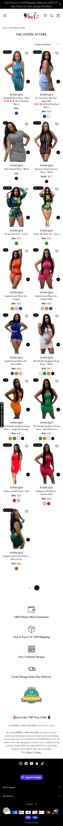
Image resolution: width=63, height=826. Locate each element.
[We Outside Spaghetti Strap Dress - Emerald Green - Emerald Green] (40, 438)
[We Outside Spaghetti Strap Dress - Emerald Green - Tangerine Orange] (44, 438)
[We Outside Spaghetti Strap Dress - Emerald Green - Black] (52, 438)
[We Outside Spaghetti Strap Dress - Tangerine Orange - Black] (22, 438)
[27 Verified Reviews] (31, 708)
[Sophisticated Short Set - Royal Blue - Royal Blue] (12, 373)
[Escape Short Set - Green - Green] (16, 243)
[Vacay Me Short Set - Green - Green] (46, 243)
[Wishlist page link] (45, 15)
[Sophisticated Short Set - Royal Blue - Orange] (16, 373)
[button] (11, 101)
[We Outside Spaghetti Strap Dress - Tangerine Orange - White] (18, 438)
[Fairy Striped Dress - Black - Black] (16, 178)
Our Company (9, 787)
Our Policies (8, 796)
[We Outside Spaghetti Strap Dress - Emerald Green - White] (48, 438)
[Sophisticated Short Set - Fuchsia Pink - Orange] (46, 308)
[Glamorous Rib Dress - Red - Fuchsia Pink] (18, 500)
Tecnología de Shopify (31, 823)
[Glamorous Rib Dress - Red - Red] (14, 500)
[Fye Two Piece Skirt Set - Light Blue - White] (48, 116)
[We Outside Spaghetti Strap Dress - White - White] (40, 373)
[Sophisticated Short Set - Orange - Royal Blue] (20, 308)
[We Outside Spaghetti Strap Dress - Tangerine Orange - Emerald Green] (14, 438)
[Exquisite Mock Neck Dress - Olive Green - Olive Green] (16, 568)
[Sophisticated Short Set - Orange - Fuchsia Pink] (16, 308)
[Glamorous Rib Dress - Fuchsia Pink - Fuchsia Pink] (44, 503)
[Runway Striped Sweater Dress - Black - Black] (46, 181)
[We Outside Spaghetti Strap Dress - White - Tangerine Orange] (48, 373)
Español (29, 804)
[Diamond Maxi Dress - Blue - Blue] (16, 113)
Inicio (5, 28)
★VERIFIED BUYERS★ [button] (1, 414)
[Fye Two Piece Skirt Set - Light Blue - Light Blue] (44, 116)
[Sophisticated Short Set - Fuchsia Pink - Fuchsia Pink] (42, 308)
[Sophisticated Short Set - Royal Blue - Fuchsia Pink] (20, 373)
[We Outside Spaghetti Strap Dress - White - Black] (52, 373)
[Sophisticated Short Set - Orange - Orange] (12, 308)
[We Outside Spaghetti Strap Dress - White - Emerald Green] (44, 373)
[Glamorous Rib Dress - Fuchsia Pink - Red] (48, 503)
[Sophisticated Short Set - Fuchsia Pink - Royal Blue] (50, 308)
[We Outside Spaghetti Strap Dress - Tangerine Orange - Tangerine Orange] (10, 438)
